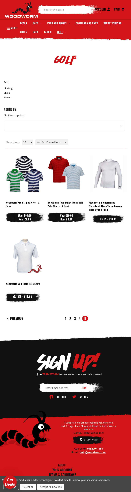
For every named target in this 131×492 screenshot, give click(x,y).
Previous (16, 318)
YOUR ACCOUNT (62, 469)
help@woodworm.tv (93, 452)
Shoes (47, 32)
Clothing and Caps (87, 23)
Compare (23, 174)
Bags (36, 32)
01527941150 (95, 448)
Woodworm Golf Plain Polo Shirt (23, 283)
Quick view (24, 167)
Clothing (8, 88)
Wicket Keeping (112, 23)
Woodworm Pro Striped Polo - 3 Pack (22, 204)
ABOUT (62, 465)
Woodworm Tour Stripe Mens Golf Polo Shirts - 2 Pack (65, 204)
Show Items (13, 142)
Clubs (7, 92)
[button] (64, 125)
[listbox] (57, 142)
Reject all (28, 487)
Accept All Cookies (51, 487)
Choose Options (24, 180)
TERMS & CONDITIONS (62, 474)
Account (101, 9)
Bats (35, 23)
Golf (60, 32)
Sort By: (40, 142)
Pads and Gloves (57, 23)
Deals (23, 23)
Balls (23, 32)
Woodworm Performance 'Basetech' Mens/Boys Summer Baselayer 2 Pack (105, 206)
